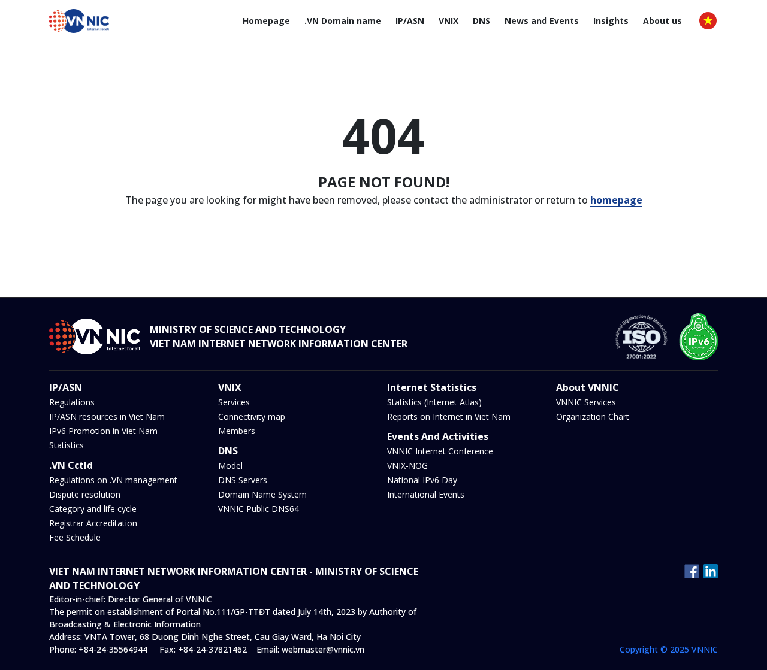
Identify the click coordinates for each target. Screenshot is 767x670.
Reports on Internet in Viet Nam (449, 416)
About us (662, 20)
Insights (611, 20)
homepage (616, 200)
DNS (481, 20)
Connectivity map (251, 416)
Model (230, 465)
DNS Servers (242, 480)
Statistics (66, 445)
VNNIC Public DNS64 (258, 508)
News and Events (542, 20)
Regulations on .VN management (113, 480)
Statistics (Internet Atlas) (434, 402)
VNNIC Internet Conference (440, 451)
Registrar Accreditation (93, 523)
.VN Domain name (342, 20)
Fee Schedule (75, 537)
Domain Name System (262, 494)
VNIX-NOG (407, 465)
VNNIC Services (586, 402)
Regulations (72, 402)
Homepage (266, 20)
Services (234, 402)
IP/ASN (409, 20)
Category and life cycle (93, 508)
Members (236, 430)
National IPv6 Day (422, 480)
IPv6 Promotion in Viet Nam (103, 430)
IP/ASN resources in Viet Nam (107, 416)
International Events (425, 494)
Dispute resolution (84, 494)
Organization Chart (592, 416)
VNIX (448, 20)
